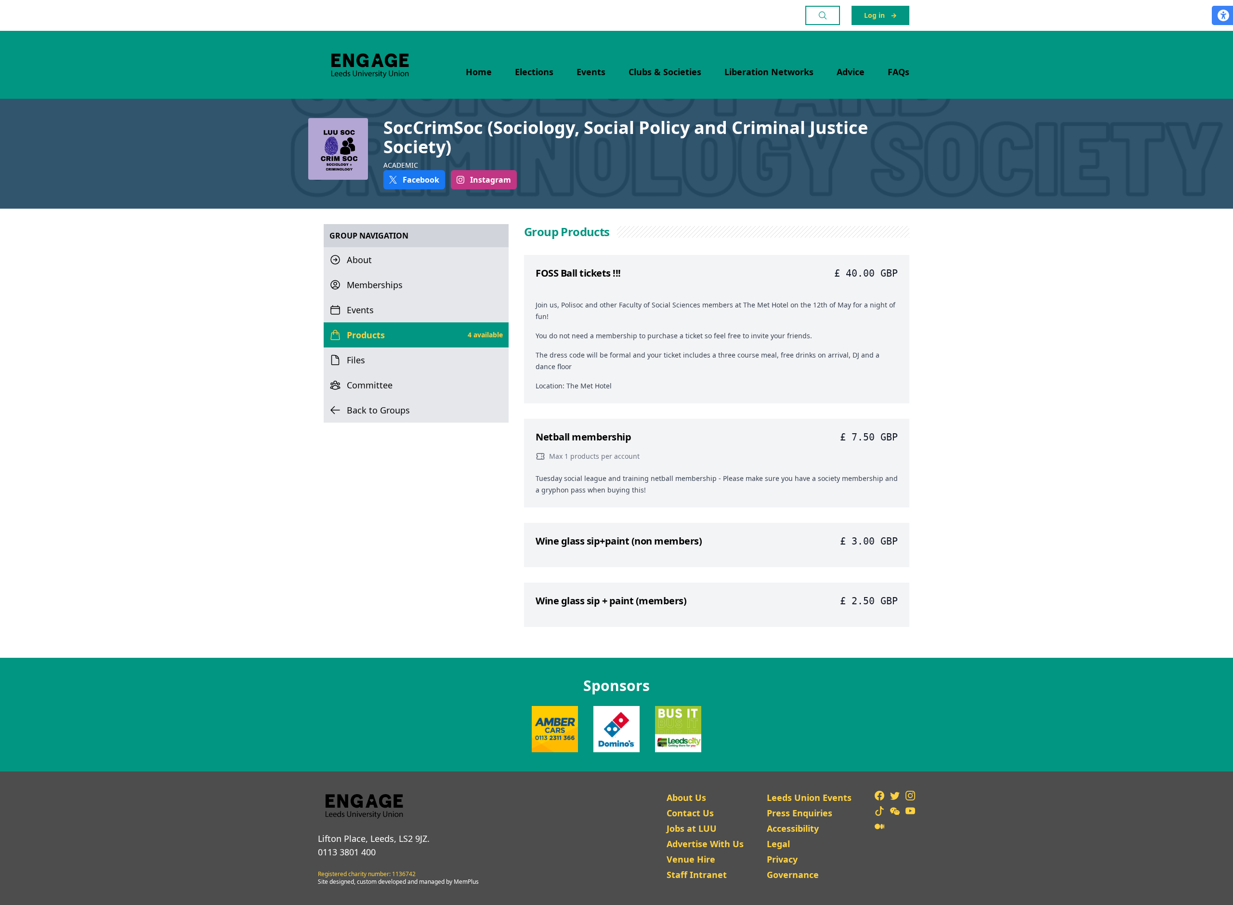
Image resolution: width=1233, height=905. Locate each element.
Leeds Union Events (809, 797)
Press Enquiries (799, 813)
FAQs (898, 72)
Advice (851, 72)
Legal (778, 844)
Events (591, 72)
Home (479, 72)
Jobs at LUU (692, 828)
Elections (534, 72)
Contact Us (690, 813)
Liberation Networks (768, 72)
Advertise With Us (705, 844)
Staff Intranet (697, 874)
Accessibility (793, 828)
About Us (686, 797)
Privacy (782, 859)
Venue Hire (691, 859)
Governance (793, 874)
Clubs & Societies (665, 72)
